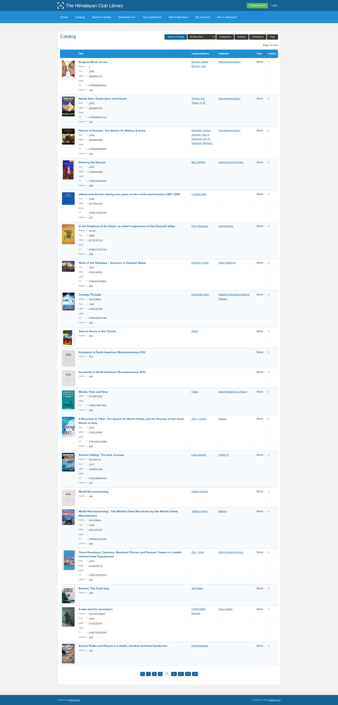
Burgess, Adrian (199, 62)
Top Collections (152, 17)
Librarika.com (274, 700)
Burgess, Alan (198, 66)
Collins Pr (223, 455)
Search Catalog (101, 17)
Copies (272, 53)
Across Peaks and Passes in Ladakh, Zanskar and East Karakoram (123, 645)
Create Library (257, 5)
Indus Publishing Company (232, 391)
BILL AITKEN (198, 162)
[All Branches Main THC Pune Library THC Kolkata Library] (202, 36)
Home (64, 17)
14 (195, 674)
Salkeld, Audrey (199, 511)
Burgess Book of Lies (93, 62)
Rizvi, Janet (197, 552)
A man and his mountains (96, 609)
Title (81, 53)
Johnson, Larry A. (200, 134)
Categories (225, 36)
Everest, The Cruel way (94, 588)
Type (259, 53)
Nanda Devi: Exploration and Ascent (103, 98)
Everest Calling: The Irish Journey (101, 454)
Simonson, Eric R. (200, 139)
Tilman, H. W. (198, 103)
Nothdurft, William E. (202, 143)
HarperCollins (225, 226)
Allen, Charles (199, 418)
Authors (241, 36)
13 (188, 674)
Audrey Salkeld (199, 491)
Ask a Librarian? (227, 17)
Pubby (194, 391)
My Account (203, 17)
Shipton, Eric (198, 98)
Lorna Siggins (198, 455)
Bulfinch (222, 511)
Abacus (222, 418)
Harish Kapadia (199, 645)
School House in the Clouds (97, 331)
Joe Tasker (197, 588)
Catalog (80, 17)
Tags (272, 36)
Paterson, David (200, 262)
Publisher (223, 53)
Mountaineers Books (229, 62)
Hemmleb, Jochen (201, 130)
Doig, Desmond (199, 226)
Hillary (194, 331)
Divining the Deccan (92, 162)
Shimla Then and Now (93, 391)
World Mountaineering (93, 491)
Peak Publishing (227, 262)
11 (174, 674)
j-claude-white (199, 194)
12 (181, 674)
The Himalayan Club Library (94, 5)
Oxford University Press (230, 162)
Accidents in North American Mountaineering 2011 (112, 352)
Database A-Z (126, 17)
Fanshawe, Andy (200, 294)
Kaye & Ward (225, 609)
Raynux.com (74, 700)
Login (274, 5)
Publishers (257, 36)
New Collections (178, 17)
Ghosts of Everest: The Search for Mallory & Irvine (112, 130)
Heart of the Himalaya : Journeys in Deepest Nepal (112, 262)
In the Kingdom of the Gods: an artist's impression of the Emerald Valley (127, 226)
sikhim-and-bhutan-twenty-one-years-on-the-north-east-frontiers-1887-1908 (129, 194)
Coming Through (90, 294)
